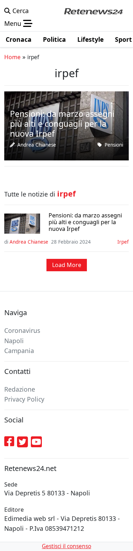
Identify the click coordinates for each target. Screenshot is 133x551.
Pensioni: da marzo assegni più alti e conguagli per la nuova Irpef (85, 222)
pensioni (114, 145)
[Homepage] (93, 11)
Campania (19, 350)
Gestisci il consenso (66, 546)
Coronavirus (22, 330)
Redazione (19, 389)
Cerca (20, 10)
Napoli (14, 340)
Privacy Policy (24, 399)
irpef (123, 242)
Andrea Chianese (36, 145)
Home (12, 57)
